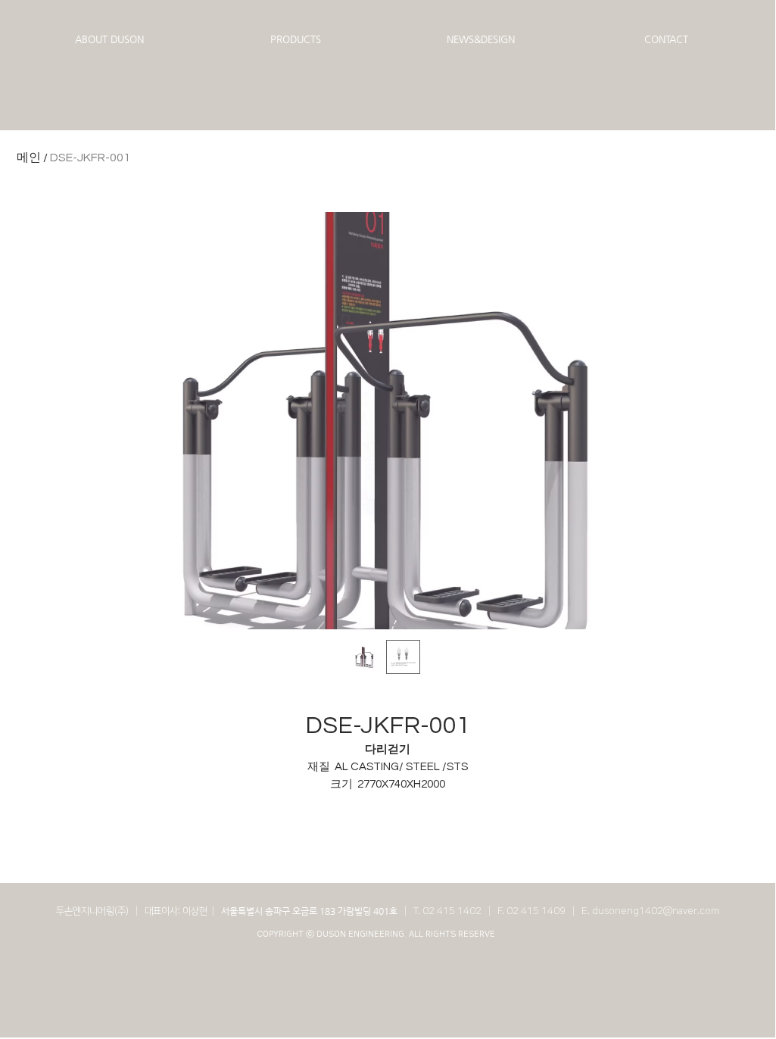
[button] (109, 39)
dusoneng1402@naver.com (655, 911)
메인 (29, 157)
